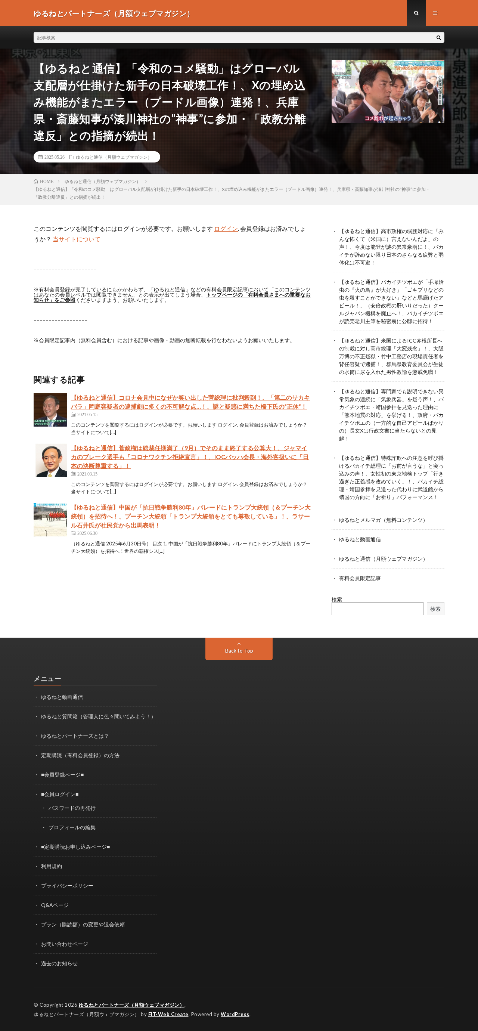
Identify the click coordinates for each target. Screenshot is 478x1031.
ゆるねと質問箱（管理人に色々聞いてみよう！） (98, 716)
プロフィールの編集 (72, 827)
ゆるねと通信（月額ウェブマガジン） (114, 157)
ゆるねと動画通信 (360, 539)
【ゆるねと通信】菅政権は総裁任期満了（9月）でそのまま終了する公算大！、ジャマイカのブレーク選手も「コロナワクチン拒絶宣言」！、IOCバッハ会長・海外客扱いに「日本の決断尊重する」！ (190, 456)
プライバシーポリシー (67, 885)
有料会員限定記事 (360, 578)
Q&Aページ (55, 905)
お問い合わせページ (64, 944)
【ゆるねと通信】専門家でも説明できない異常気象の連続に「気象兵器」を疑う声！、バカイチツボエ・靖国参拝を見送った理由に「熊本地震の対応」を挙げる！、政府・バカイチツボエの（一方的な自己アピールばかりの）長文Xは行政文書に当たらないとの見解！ (391, 415)
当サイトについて (76, 238)
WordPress (235, 1014)
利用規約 (51, 866)
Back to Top (239, 650)
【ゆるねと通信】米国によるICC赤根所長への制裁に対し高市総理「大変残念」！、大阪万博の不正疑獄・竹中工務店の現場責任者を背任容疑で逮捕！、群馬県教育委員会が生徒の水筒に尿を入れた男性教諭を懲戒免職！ (391, 356)
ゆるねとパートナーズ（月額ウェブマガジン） (132, 1005)
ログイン (226, 228)
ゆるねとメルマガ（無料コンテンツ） (383, 520)
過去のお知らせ (59, 963)
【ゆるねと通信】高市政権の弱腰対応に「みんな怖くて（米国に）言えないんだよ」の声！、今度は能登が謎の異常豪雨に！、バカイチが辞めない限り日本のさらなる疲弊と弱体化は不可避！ (391, 247)
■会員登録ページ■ (62, 774)
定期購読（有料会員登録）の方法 (80, 755)
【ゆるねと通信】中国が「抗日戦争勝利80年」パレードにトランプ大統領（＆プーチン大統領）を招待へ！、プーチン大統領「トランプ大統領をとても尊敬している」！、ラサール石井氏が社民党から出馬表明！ (191, 516)
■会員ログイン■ (59, 794)
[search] (438, 37)
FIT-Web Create (168, 1014)
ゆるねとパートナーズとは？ (75, 736)
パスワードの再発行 (72, 808)
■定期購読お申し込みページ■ (75, 846)
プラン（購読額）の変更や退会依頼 (83, 924)
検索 (337, 599)
